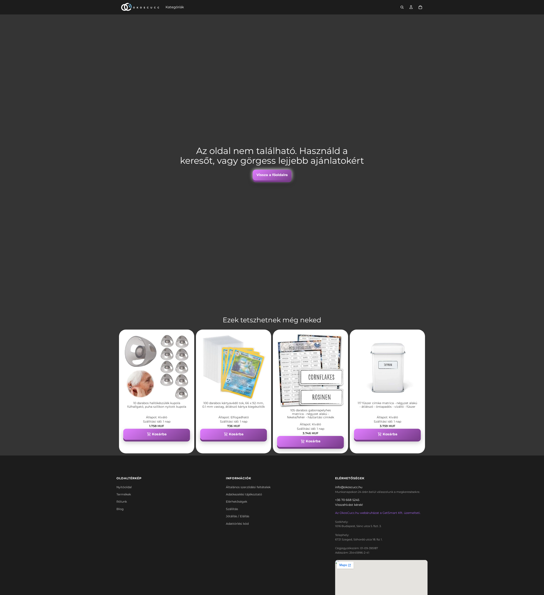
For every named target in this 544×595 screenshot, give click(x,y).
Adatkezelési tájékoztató (244, 494)
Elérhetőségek (236, 501)
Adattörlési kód (237, 524)
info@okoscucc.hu (348, 487)
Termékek (123, 494)
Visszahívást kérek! (349, 505)
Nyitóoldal (124, 487)
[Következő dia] (183, 367)
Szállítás (232, 509)
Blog (120, 509)
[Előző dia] (129, 367)
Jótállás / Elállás (237, 516)
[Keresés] (402, 7)
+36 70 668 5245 (347, 500)
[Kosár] (420, 7)
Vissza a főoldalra (272, 175)
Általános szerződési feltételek (248, 487)
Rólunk (121, 501)
